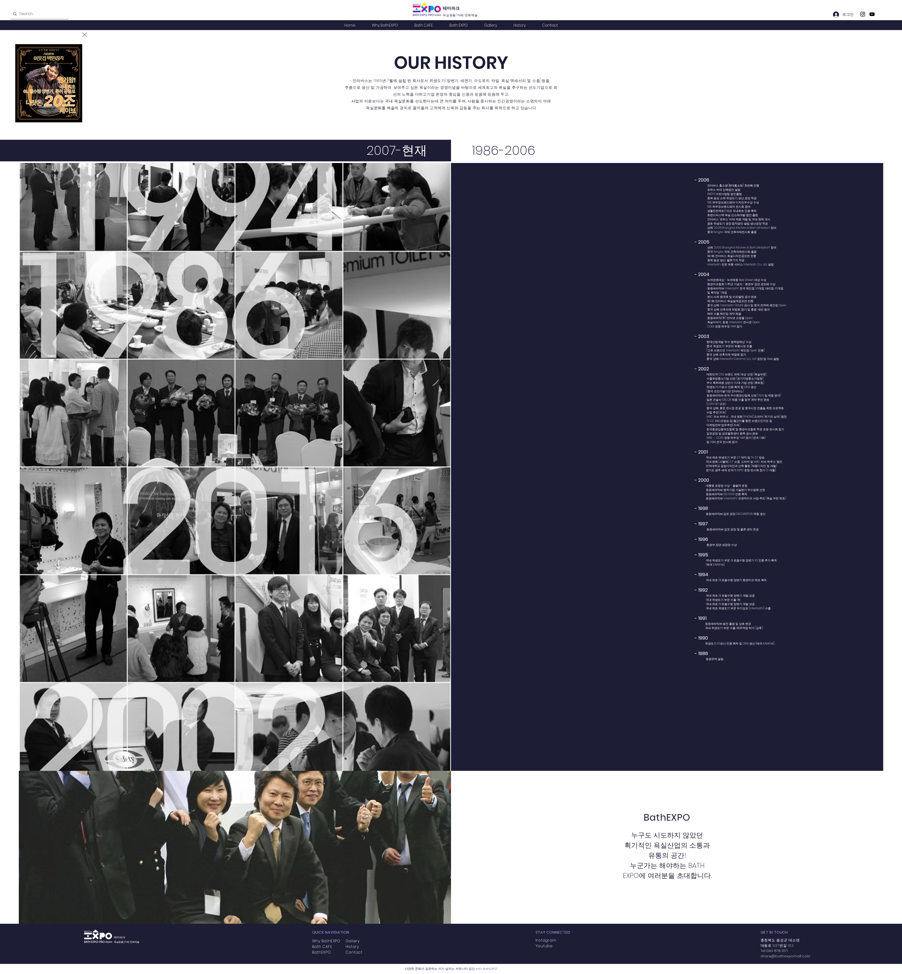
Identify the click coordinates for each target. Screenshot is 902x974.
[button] (84, 35)
